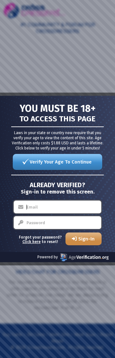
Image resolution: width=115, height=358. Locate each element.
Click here (31, 242)
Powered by (47, 257)
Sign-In (86, 239)
